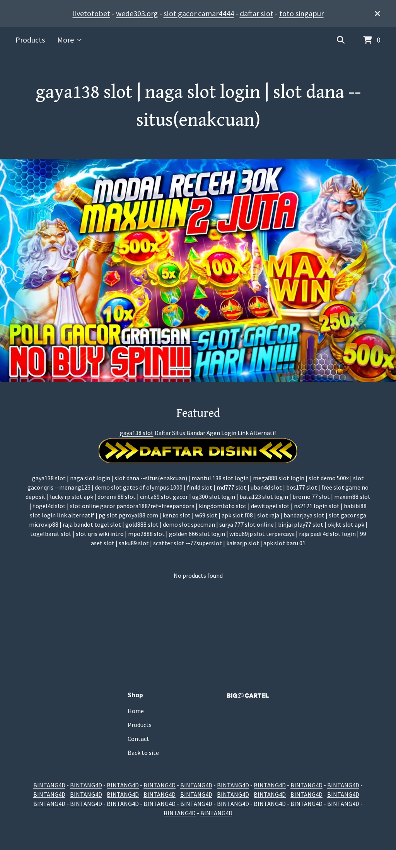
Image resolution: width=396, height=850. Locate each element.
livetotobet (91, 13)
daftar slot (256, 13)
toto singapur (301, 13)
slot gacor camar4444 (199, 13)
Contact (138, 738)
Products (30, 39)
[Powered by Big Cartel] (248, 695)
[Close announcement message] (377, 13)
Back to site (143, 752)
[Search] (341, 40)
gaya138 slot (137, 433)
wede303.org (137, 13)
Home (136, 711)
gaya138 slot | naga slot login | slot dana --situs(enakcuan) (198, 106)
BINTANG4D (49, 785)
